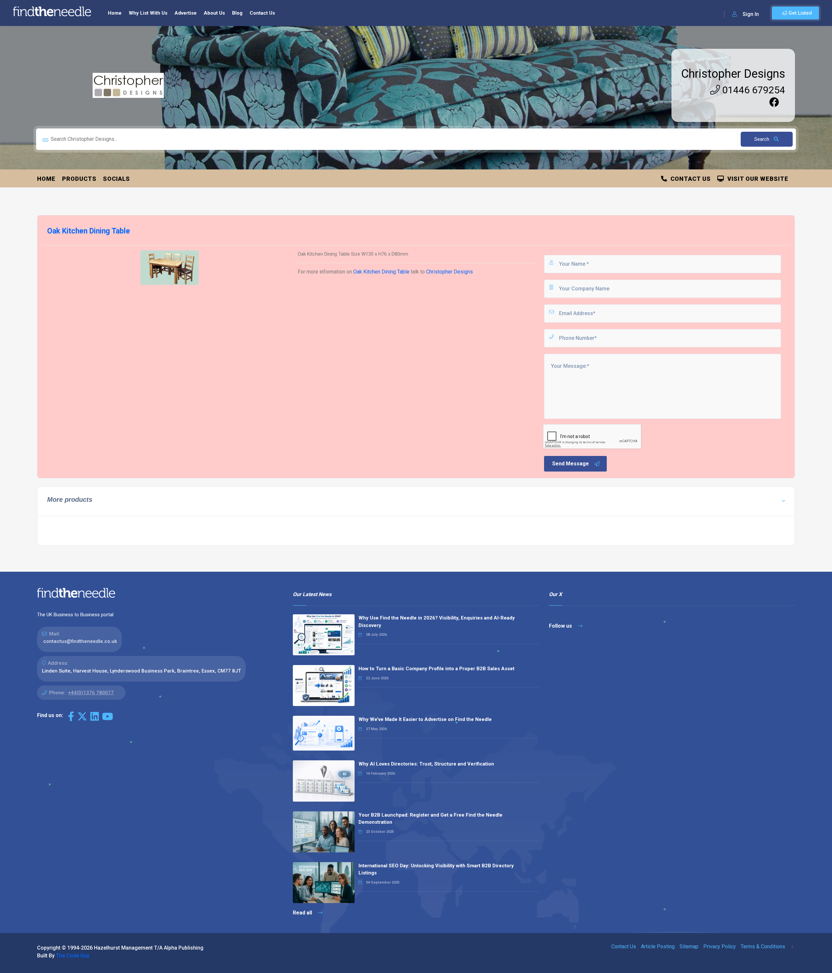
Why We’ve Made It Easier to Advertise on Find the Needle (425, 719)
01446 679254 (752, 90)
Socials (116, 178)
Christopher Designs (733, 74)
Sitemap (689, 946)
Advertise (186, 13)
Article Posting (658, 946)
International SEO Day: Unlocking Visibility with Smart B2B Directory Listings (436, 869)
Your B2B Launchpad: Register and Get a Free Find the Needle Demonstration (430, 818)
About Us (214, 13)
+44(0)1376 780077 (91, 693)
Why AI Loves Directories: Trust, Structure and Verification (426, 764)
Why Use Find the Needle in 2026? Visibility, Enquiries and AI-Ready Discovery (436, 621)
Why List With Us (148, 13)
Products (79, 178)
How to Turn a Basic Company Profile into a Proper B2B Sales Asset (436, 669)
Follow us (561, 626)
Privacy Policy (719, 946)
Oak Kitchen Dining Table (382, 272)
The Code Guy (72, 956)
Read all (303, 913)
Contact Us (262, 13)
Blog (237, 13)
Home (115, 13)
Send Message (570, 463)
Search (762, 139)
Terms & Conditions (763, 946)
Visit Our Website (756, 178)
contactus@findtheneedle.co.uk (80, 641)
